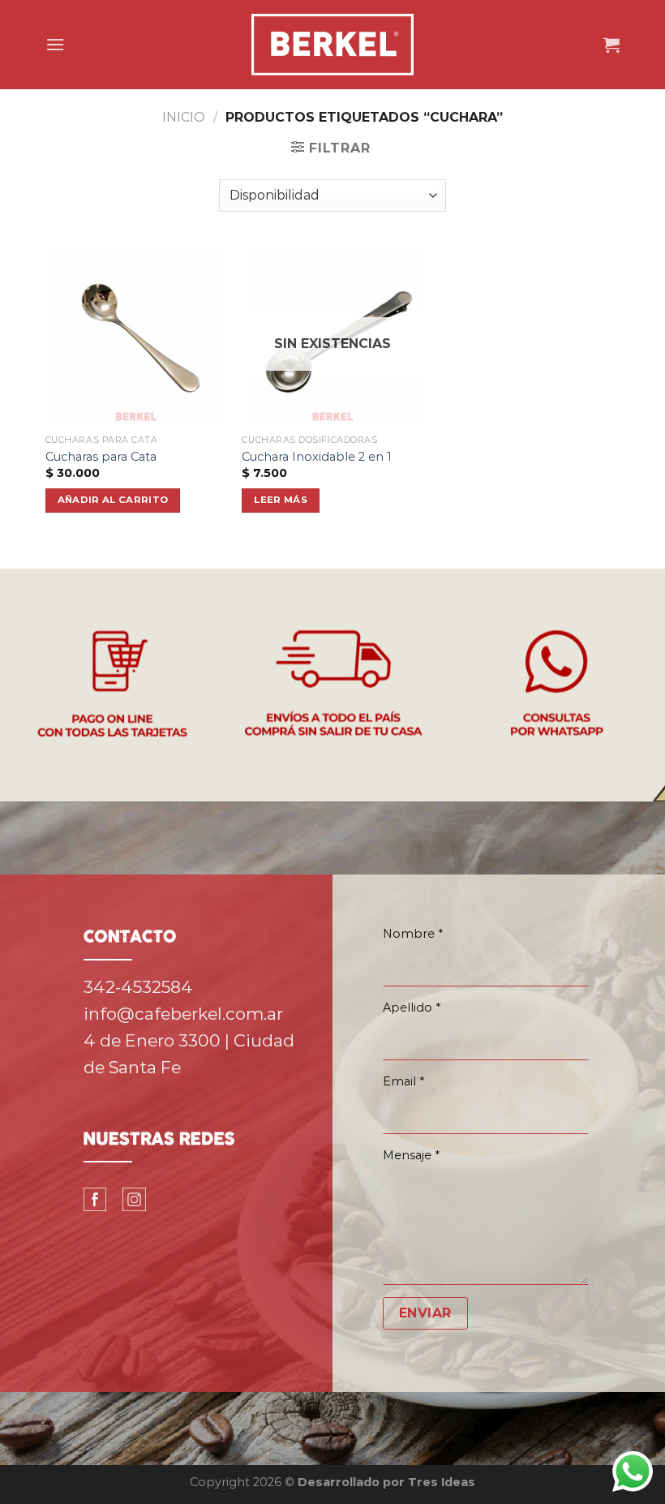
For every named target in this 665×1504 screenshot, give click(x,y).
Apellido (411, 1007)
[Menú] (55, 44)
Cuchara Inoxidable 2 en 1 (317, 456)
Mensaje (411, 1155)
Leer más (280, 499)
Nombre (413, 933)
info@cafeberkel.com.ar (183, 1013)
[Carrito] (611, 44)
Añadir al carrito (113, 499)
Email (403, 1081)
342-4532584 (138, 987)
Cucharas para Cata (101, 456)
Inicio (183, 117)
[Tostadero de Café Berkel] (332, 44)
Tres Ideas (441, 1482)
